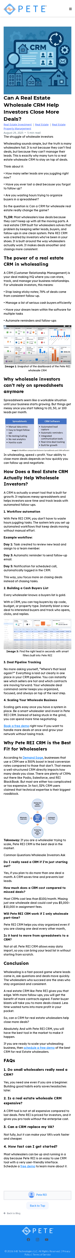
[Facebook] (28, 1239)
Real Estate (42, 124)
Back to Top (37, 1205)
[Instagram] (37, 1239)
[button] (70, 9)
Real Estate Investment (18, 124)
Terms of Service (42, 1254)
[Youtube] (46, 1239)
